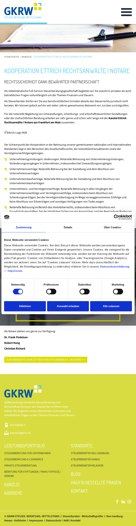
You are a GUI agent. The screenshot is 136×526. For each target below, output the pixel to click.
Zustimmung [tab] (24, 227)
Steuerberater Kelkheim (87, 466)
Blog (75, 474)
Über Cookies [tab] (112, 227)
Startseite (11, 56)
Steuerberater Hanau (85, 459)
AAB (66, 520)
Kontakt (79, 491)
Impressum (15, 270)
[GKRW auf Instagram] (129, 501)
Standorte (82, 445)
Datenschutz (53, 520)
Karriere (13, 493)
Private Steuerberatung (20, 466)
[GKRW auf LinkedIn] (123, 501)
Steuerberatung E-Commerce (23, 459)
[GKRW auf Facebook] (117, 501)
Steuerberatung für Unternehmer (27, 453)
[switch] (51, 291)
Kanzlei (27, 56)
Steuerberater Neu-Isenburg (90, 453)
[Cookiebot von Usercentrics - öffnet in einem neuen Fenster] (116, 217)
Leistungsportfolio (24, 445)
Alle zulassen (111, 306)
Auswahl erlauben (68, 306)
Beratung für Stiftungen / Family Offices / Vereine (32, 474)
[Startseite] (25, 12)
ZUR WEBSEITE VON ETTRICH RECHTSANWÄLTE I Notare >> (45, 360)
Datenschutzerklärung (114, 266)
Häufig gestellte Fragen (96, 482)
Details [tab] (68, 227)
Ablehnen (25, 306)
